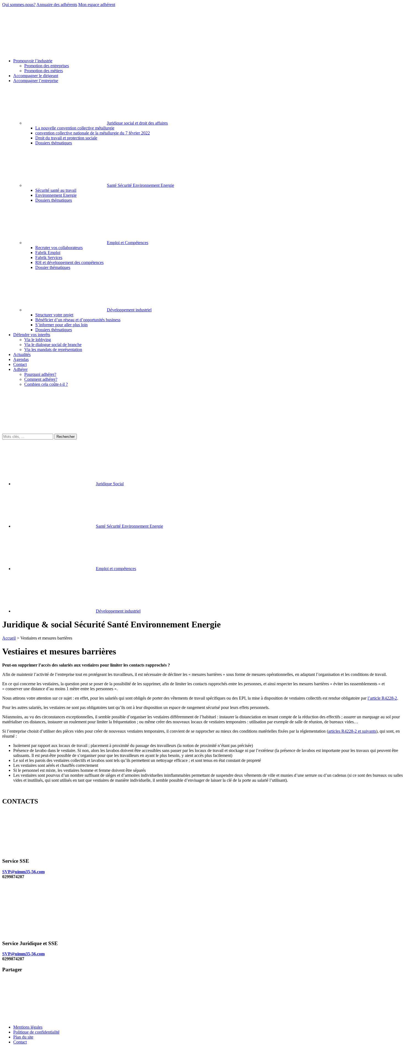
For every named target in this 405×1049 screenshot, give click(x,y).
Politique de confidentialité (36, 1032)
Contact (20, 1042)
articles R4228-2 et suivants (352, 731)
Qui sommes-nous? (19, 4)
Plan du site (23, 1037)
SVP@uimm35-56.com (23, 871)
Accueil (9, 638)
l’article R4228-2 (382, 698)
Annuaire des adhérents (56, 4)
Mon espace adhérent (96, 4)
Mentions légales (27, 1027)
